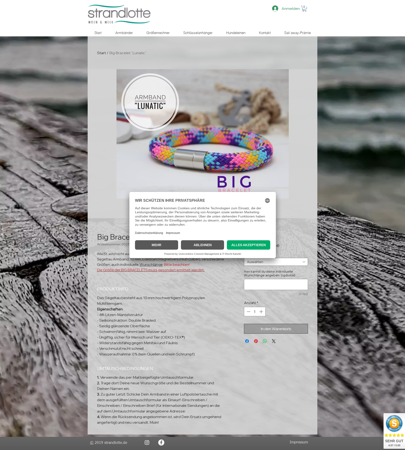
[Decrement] (248, 311)
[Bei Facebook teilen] (247, 341)
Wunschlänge (151, 264)
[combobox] (276, 262)
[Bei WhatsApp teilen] (265, 341)
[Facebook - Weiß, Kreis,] (161, 442)
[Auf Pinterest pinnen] (256, 341)
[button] (304, 8)
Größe (250, 254)
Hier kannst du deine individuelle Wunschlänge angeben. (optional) (269, 273)
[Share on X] (274, 341)
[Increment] (261, 311)
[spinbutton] (254, 311)
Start (101, 52)
